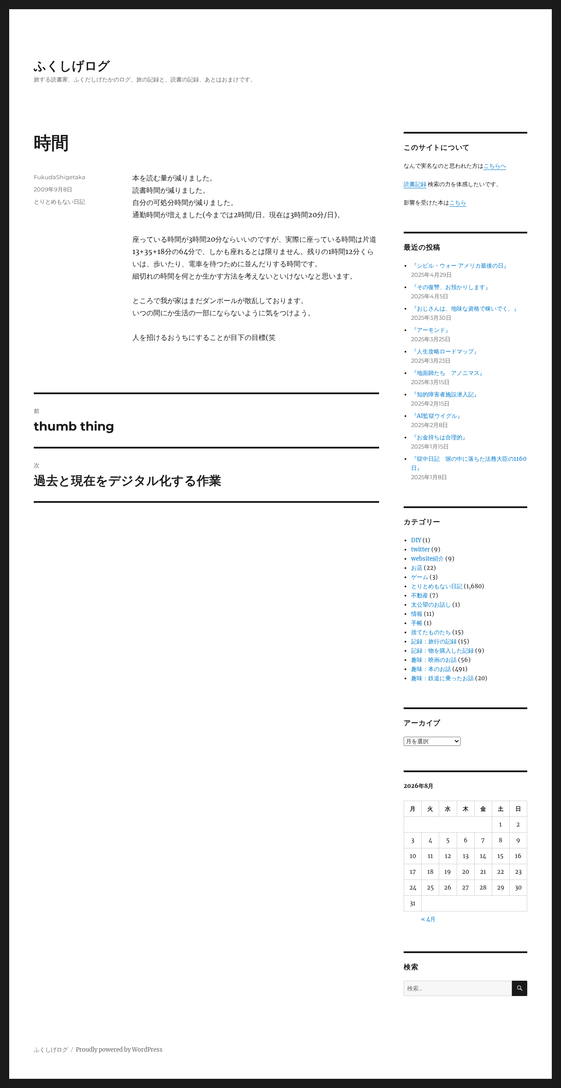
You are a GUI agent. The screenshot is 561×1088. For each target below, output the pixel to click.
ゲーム (419, 577)
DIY (416, 540)
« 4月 (428, 919)
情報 (417, 614)
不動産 (419, 595)
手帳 (417, 623)
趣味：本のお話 (431, 669)
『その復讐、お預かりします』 (451, 287)
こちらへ (494, 166)
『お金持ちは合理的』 (439, 437)
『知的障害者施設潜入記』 (445, 394)
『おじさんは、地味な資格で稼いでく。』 (465, 308)
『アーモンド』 (431, 330)
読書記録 (415, 184)
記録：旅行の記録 (434, 641)
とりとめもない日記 (59, 201)
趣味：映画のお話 (434, 660)
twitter (420, 549)
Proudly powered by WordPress (119, 1049)
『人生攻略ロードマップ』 (445, 351)
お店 (417, 568)
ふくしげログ (72, 65)
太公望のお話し (431, 604)
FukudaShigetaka (59, 176)
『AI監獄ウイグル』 (437, 416)
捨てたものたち (431, 632)
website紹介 (427, 558)
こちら (457, 202)
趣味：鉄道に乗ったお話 (442, 678)
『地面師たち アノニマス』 (448, 373)
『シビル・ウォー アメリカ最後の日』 (460, 265)
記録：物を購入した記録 (442, 650)
